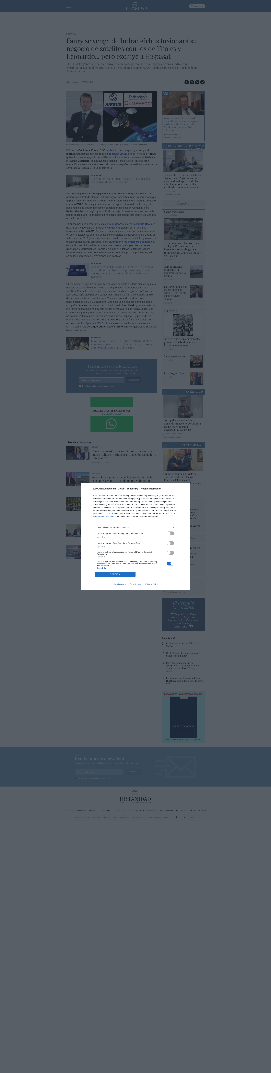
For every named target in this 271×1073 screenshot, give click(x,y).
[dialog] (135, 536)
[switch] (170, 533)
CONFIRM (115, 574)
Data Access (135, 584)
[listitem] (135, 527)
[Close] (184, 489)
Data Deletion (119, 584)
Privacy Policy (151, 584)
